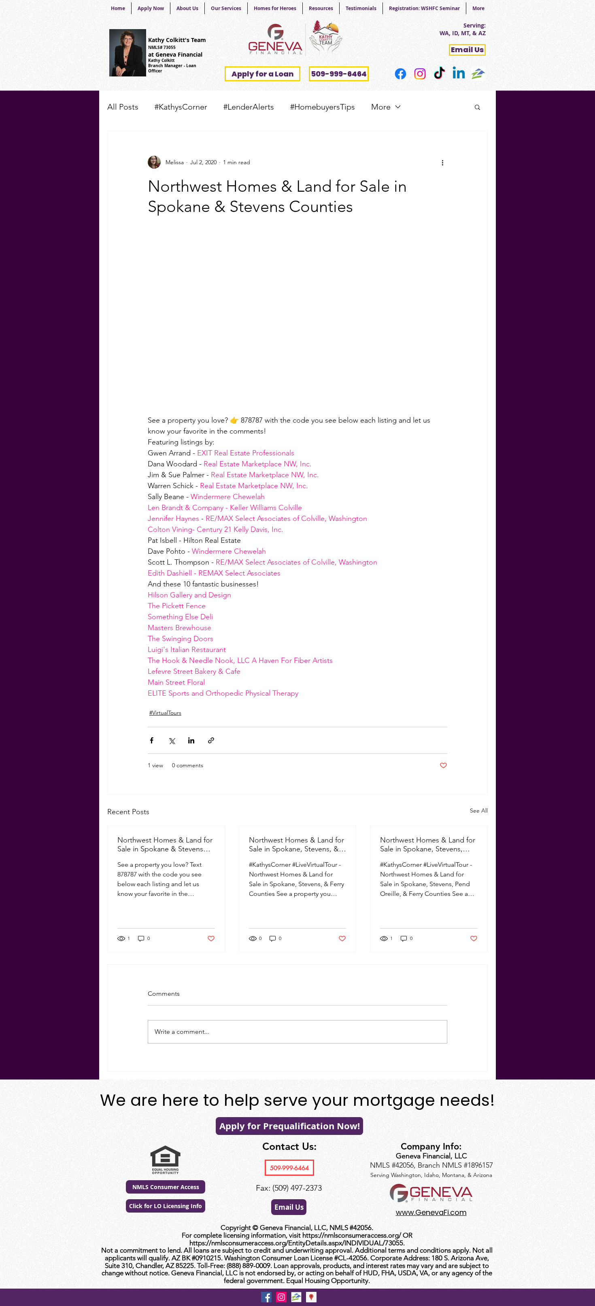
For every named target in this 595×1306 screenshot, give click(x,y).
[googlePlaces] (311, 1297)
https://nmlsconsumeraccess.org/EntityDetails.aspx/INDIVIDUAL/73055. (297, 1243)
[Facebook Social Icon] (266, 1297)
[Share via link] (211, 740)
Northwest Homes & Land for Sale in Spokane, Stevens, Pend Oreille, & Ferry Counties (427, 844)
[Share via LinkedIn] (191, 740)
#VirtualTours (165, 712)
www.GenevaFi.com (431, 1212)
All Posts (122, 107)
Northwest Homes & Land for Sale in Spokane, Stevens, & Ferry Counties (296, 844)
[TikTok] (439, 73)
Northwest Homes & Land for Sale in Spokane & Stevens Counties (164, 844)
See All (479, 810)
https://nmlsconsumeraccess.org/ (351, 1235)
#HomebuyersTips (322, 107)
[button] (477, 107)
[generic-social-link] (478, 73)
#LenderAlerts (248, 107)
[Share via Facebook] (151, 740)
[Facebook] (400, 73)
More (381, 107)
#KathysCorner (181, 107)
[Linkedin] (458, 73)
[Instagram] (419, 73)
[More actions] (442, 162)
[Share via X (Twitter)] (171, 740)
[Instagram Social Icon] (281, 1297)
